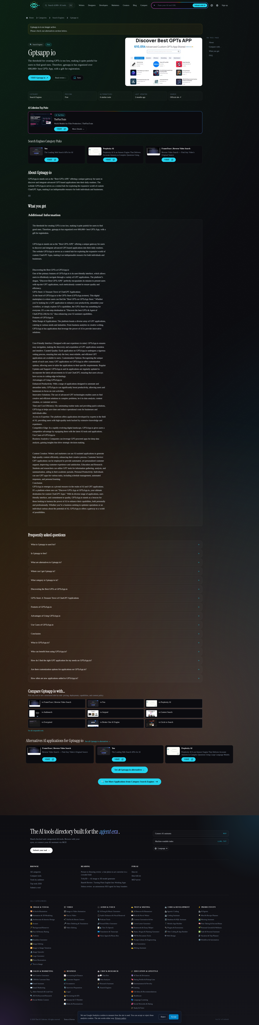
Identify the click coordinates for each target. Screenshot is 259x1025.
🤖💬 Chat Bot (103, 975)
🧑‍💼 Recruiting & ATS (71, 996)
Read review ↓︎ (60, 78)
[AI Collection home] (34, 5)
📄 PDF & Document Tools (141, 936)
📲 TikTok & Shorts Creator (74, 919)
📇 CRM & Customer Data (40, 980)
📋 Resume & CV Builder (73, 1000)
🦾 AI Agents (203, 911)
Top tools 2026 (36, 884)
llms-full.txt (136, 876)
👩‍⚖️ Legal (67, 992)
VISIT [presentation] (59, 129)
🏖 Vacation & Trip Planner (208, 936)
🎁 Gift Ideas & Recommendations (143, 992)
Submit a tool (35, 888)
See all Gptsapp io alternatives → (130, 770)
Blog (135, 5)
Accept (173, 1017)
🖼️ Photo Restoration (38, 960)
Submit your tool (41, 850)
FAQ (211, 55)
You (45, 149)
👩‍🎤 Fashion (34, 936)
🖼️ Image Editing (36, 944)
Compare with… (215, 47)
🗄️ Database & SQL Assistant (175, 919)
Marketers (115, 5)
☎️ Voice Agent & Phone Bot (108, 936)
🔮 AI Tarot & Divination (140, 975)
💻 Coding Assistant (172, 915)
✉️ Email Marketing (37, 988)
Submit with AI (200, 5)
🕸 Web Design (170, 936)
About (211, 42)
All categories (35, 872)
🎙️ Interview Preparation (73, 988)
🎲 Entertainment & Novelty (141, 984)
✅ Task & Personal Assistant (209, 932)
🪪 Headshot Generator (38, 940)
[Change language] (217, 5)
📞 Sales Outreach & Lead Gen (41, 992)
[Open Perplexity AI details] (94, 151)
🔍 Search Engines (104, 988)
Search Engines (58, 18)
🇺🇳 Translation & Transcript (108, 932)
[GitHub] (211, 5)
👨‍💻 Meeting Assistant (206, 919)
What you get (214, 51)
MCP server (136, 880)
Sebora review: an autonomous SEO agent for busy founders (104, 887)
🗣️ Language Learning (139, 1000)
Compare (143, 5)
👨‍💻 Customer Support (72, 980)
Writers (81, 5)
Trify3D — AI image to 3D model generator (98, 879)
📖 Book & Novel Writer (140, 915)
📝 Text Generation (138, 944)
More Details (78, 129)
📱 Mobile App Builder (173, 924)
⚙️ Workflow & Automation (208, 940)
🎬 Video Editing (70, 928)
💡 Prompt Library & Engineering (143, 940)
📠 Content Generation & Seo (142, 919)
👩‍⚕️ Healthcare (136, 996)
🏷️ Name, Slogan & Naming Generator (145, 932)
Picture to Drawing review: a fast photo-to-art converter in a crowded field (104, 873)
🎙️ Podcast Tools (104, 919)
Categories (43, 18)
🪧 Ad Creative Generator (39, 975)
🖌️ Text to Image (36, 964)
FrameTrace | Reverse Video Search (176, 149)
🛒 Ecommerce (69, 984)
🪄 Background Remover (39, 928)
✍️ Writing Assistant (138, 948)
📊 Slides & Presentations (73, 1004)
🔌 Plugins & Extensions (174, 928)
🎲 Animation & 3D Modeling (41, 915)
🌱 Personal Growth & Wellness (210, 928)
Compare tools (35, 876)
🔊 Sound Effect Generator (107, 924)
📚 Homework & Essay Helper (142, 928)
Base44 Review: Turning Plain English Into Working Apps (103, 883)
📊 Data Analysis (104, 980)
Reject (163, 1017)
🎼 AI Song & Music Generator (109, 911)
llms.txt (134, 872)
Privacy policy (120, 1018)
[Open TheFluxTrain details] (41, 120)
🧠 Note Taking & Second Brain (210, 924)
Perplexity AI (108, 149)
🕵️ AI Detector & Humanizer (141, 911)
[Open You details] (36, 151)
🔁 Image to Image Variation (40, 948)
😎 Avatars (34, 924)
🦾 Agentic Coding (172, 911)
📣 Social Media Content (39, 1000)
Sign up (225, 5)
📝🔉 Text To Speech (105, 928)
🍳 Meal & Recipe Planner (208, 915)
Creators (126, 5)
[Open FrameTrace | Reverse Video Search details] (153, 151)
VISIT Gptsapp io (39, 78)
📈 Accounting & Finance (73, 975)
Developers (103, 5)
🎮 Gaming (135, 988)
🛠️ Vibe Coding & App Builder (176, 932)
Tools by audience (37, 880)
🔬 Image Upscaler (37, 952)
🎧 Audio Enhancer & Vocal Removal (111, 915)
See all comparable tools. (36, 731)
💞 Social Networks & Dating (142, 1004)
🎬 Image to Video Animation (75, 911)
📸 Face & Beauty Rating (39, 932)
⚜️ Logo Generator (37, 956)
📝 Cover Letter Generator (140, 924)
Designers (92, 5)
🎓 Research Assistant (106, 984)
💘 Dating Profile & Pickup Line (143, 980)
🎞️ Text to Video (70, 915)
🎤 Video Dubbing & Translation (76, 924)
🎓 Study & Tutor (137, 1008)
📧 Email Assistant (37, 984)
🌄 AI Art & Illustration (38, 911)
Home (31, 18)
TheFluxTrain (60, 119)
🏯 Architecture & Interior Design (42, 919)
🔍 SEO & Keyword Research (41, 996)
